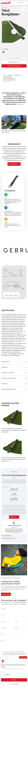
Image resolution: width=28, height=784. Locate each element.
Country (2, 671)
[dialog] (14, 392)
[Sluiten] (25, 660)
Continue (14, 679)
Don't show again (14, 684)
